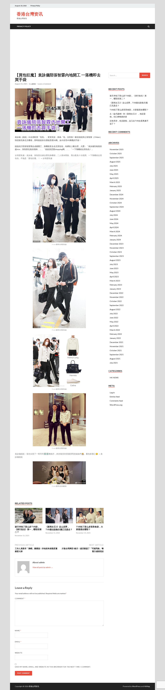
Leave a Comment (44, 84)
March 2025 (115, 182)
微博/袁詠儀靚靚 (61, 486)
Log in (112, 392)
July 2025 (114, 166)
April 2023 (114, 276)
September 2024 (117, 207)
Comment (20, 598)
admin (33, 84)
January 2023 (115, 289)
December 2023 (116, 244)
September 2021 (117, 354)
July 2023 (114, 264)
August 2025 (115, 161)
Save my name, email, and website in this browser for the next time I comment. (53, 667)
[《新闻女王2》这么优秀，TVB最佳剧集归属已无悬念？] (59, 524)
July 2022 (114, 313)
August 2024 (115, 211)
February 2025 (116, 186)
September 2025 (117, 157)
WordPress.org (116, 405)
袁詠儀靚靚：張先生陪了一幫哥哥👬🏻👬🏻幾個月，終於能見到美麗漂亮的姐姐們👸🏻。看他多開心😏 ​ (56, 454)
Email (18, 642)
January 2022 (115, 338)
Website (18, 653)
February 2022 (116, 334)
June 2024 (114, 219)
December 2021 (116, 342)
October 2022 (116, 301)
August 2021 (115, 358)
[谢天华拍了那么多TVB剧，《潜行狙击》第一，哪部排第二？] (28, 524)
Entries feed (115, 396)
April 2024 (114, 227)
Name (18, 631)
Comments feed (116, 401)
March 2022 (115, 330)
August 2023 (115, 260)
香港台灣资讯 (30, 14)
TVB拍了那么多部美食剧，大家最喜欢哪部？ (89, 528)
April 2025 (114, 178)
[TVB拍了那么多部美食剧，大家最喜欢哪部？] (90, 524)
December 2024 (116, 194)
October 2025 (116, 153)
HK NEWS (114, 377)
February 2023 (116, 285)
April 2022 (114, 326)
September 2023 (117, 256)
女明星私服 (47, 158)
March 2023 (115, 280)
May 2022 (114, 322)
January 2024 (115, 239)
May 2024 (114, 223)
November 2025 (116, 149)
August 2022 (115, 309)
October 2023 (116, 252)
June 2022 (114, 317)
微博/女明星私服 (61, 244)
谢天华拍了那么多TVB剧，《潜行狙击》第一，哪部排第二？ (28, 529)
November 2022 (116, 297)
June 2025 (114, 170)
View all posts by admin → (42, 567)
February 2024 (116, 235)
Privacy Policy (35, 6)
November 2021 (116, 346)
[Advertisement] (82, 51)
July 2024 (114, 215)
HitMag (147, 686)
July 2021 (114, 363)
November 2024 (116, 198)
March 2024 (115, 231)
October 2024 (116, 203)
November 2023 (116, 248)
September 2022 (117, 305)
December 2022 (116, 293)
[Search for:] (129, 75)
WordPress (136, 686)
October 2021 (116, 350)
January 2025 (115, 190)
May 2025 (114, 174)
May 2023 (114, 272)
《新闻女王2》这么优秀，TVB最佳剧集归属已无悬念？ (59, 528)
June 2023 (114, 268)
